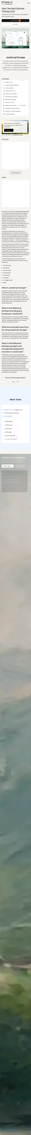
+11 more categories (7, 416)
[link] (7, 3)
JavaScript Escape (15, 172)
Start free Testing (14, 20)
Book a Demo (15, 24)
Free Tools (9, 135)
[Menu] (28, 3)
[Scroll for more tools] (17, 437)
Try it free (7, 130)
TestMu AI (4, 135)
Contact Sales (7, 466)
